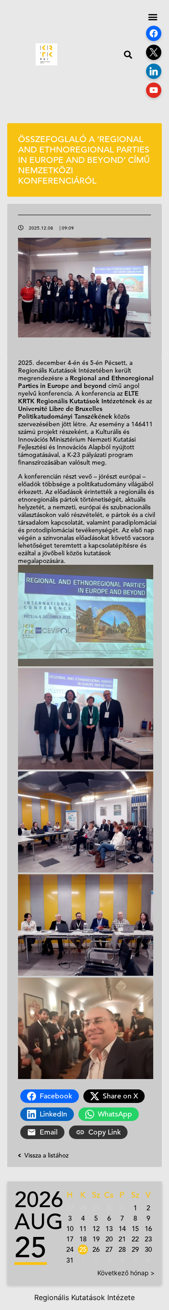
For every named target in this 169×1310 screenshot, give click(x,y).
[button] (127, 54)
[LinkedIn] (153, 71)
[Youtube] (153, 90)
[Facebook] (153, 33)
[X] (153, 52)
